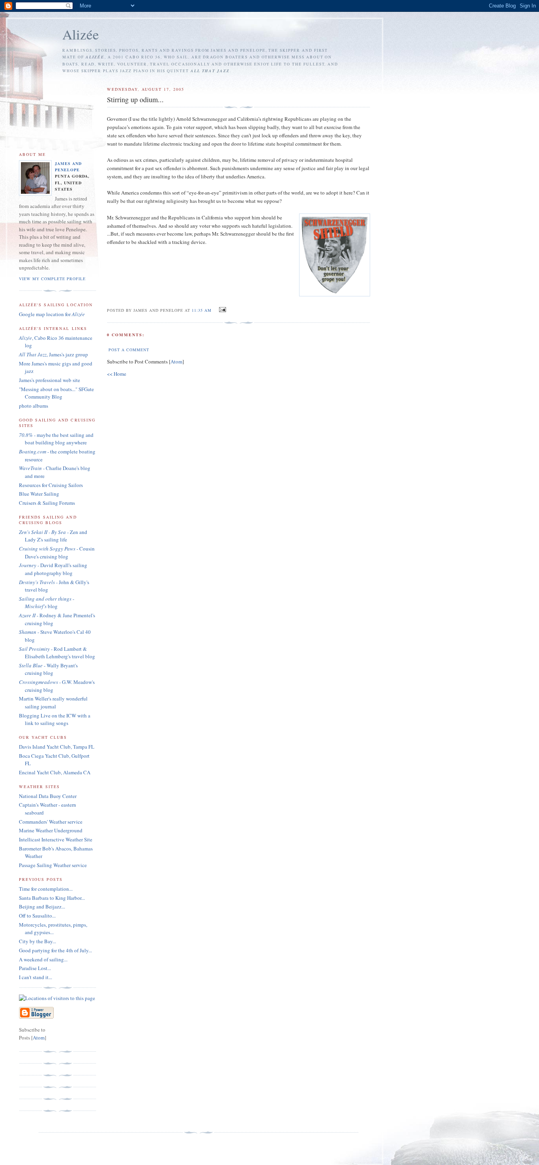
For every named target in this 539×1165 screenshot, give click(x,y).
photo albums (33, 405)
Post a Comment (129, 349)
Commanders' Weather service (50, 821)
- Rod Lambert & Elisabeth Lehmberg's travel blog (57, 652)
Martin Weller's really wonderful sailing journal (53, 702)
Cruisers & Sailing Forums (47, 502)
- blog (46, 602)
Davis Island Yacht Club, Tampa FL (56, 746)
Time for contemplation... (46, 888)
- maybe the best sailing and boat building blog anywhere (56, 438)
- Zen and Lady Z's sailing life (53, 535)
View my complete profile (52, 278)
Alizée (80, 34)
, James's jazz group (53, 354)
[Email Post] (221, 309)
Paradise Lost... (35, 968)
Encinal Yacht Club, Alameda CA (54, 772)
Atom (176, 361)
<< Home (116, 373)
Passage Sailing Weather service (53, 865)
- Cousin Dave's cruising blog (57, 552)
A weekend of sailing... (43, 959)
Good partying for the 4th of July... (55, 950)
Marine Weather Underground (50, 830)
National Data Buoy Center (48, 796)
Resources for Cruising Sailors (51, 485)
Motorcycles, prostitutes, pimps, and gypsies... (53, 928)
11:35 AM (202, 310)
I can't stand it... (35, 977)
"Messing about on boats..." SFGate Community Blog (56, 393)
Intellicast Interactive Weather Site (55, 839)
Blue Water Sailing (39, 493)
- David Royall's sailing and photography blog (53, 569)
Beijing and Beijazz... (42, 906)
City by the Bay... (37, 941)
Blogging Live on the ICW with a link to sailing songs (54, 719)
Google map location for (52, 314)
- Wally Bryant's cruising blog (48, 669)
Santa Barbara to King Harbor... (52, 897)
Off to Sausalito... (37, 915)
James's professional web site (49, 380)
